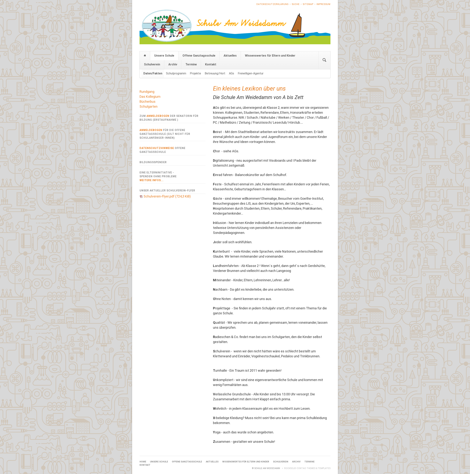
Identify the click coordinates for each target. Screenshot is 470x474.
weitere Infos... (152, 180)
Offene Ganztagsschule (198, 55)
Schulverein (152, 64)
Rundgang (147, 92)
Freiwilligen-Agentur (250, 73)
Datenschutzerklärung (272, 4)
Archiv (172, 64)
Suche (296, 4)
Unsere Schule (164, 55)
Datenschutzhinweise (157, 148)
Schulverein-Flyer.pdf (167, 196)
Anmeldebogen (158, 115)
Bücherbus (148, 101)
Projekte (195, 73)
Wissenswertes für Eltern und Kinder (270, 55)
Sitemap (308, 4)
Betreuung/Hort (215, 73)
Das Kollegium (150, 96)
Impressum (323, 4)
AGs (231, 73)
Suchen (324, 60)
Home (145, 55)
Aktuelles (230, 55)
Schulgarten (149, 106)
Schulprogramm (176, 73)
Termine (191, 64)
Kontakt (210, 64)
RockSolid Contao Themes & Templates (307, 468)
